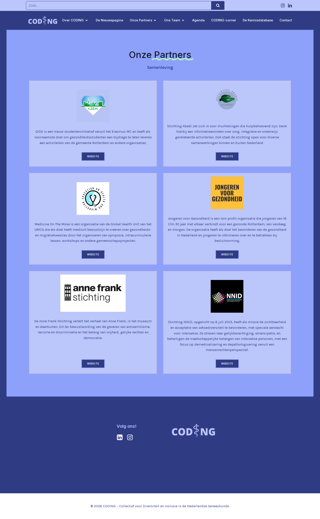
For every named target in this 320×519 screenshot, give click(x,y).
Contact (286, 20)
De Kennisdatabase (258, 20)
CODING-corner (223, 20)
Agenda (198, 20)
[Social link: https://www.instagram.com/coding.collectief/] (283, 5)
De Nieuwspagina (109, 20)
